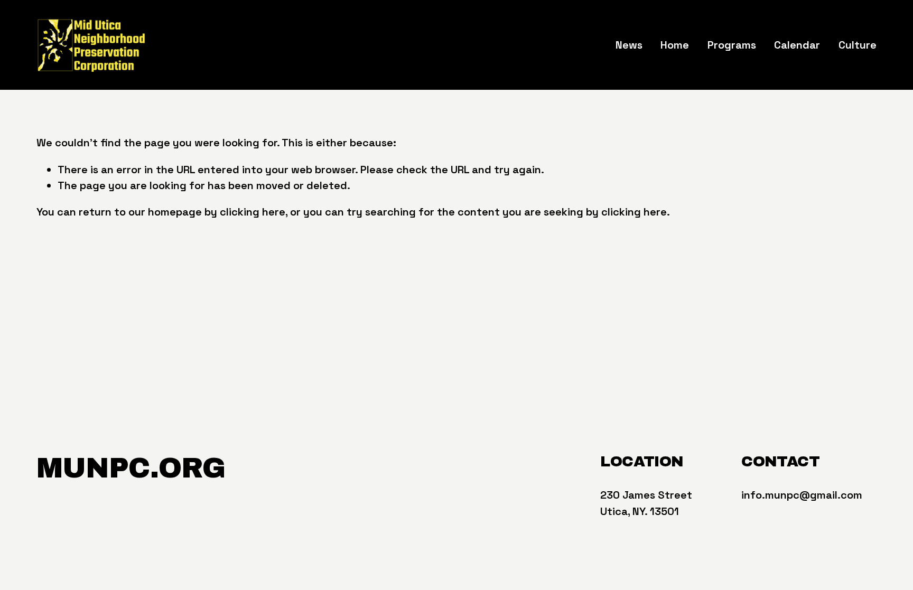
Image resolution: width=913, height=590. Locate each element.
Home (674, 45)
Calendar (797, 45)
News (629, 45)
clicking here (252, 212)
